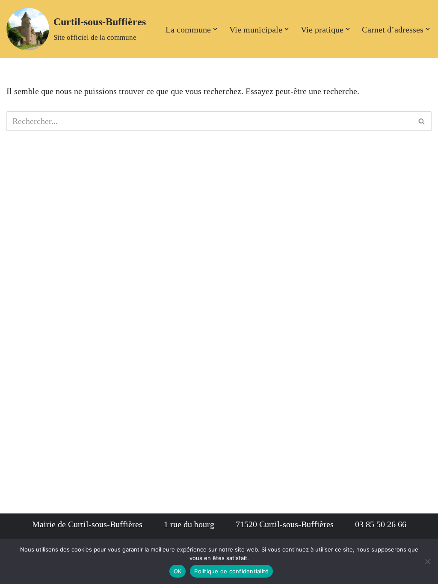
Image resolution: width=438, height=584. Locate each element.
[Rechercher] (422, 121)
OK (178, 571)
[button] (215, 29)
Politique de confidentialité (231, 571)
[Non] (427, 561)
